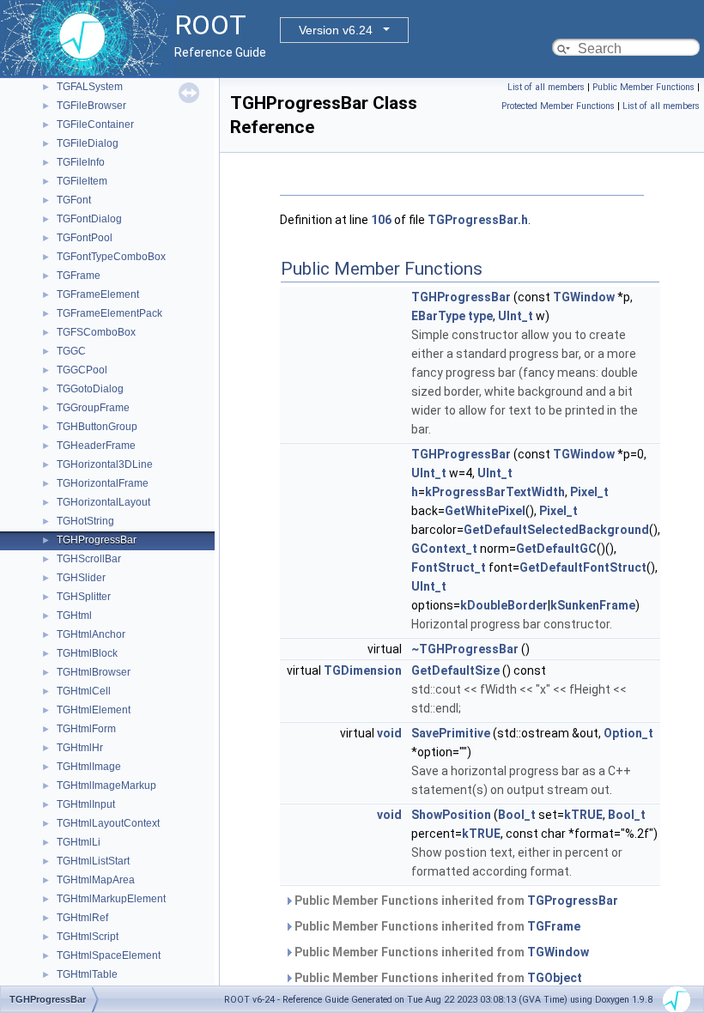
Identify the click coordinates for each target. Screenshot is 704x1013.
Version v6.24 (336, 30)
